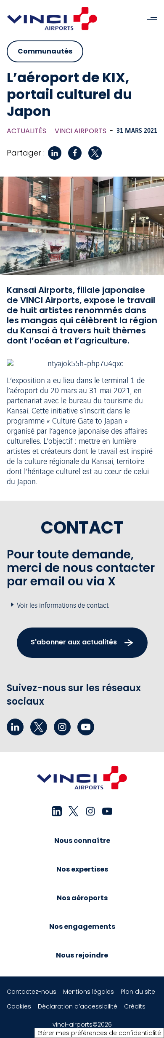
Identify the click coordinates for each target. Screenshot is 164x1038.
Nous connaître (82, 840)
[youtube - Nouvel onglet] (85, 727)
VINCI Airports (80, 131)
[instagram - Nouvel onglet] (62, 727)
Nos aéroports (82, 898)
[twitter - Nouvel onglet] (38, 727)
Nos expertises (82, 869)
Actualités (26, 131)
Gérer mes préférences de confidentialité (99, 1033)
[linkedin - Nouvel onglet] (15, 727)
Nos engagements (82, 926)
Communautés (45, 51)
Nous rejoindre (82, 955)
